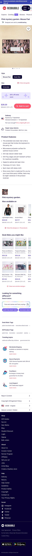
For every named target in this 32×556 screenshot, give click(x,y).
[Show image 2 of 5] (14, 68)
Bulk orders (5, 440)
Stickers (22, 14)
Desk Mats (5, 322)
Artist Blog (5, 466)
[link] (10, 309)
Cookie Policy (5, 536)
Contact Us (5, 495)
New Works (5, 425)
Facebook (8, 509)
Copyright (4, 492)
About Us (4, 448)
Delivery (4, 477)
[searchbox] (16, 304)
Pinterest (8, 518)
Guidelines (4, 486)
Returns (3, 480)
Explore (4, 14)
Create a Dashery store (9, 469)
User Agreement (6, 530)
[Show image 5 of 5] (19, 68)
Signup (3, 437)
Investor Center (6, 451)
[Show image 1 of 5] (12, 68)
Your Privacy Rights (8, 498)
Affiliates (4, 457)
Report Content (6, 396)
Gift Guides (5, 419)
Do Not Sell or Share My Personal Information (14, 533)
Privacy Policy (16, 530)
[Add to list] (28, 29)
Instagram (8, 506)
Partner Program (7, 454)
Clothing (12, 14)
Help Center (5, 483)
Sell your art (5, 460)
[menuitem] (4, 14)
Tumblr (7, 515)
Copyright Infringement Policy (11, 401)
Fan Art (3, 422)
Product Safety (6, 489)
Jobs (3, 463)
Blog (2, 428)
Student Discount (7, 431)
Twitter (7, 512)
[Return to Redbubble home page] (11, 8)
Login (3, 434)
